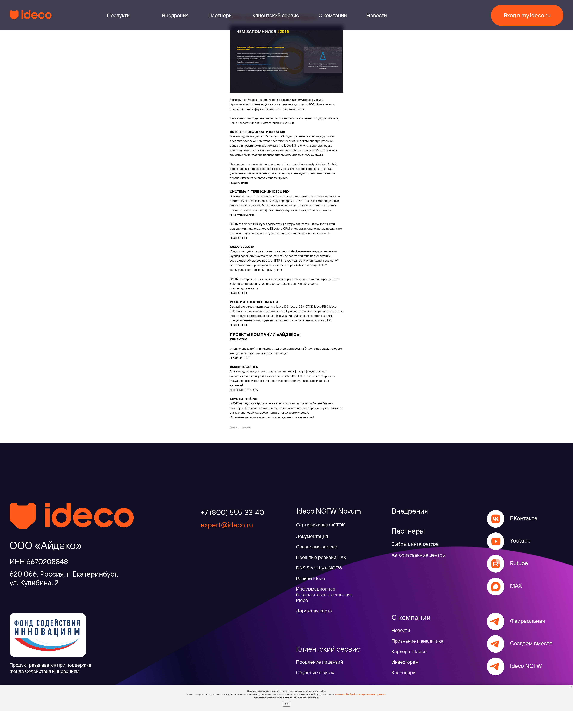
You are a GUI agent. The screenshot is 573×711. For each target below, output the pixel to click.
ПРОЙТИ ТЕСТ (240, 358)
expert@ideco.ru (227, 524)
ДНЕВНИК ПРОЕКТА (244, 390)
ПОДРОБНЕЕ (239, 182)
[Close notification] (570, 687)
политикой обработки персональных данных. (360, 694)
